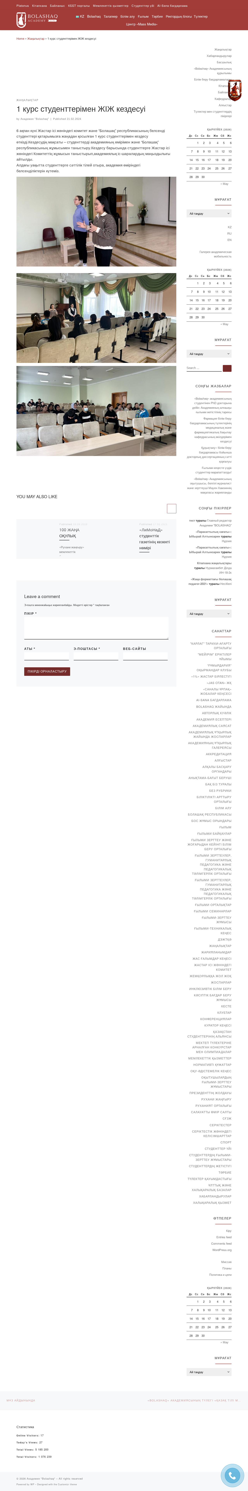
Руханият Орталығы (213, 1106)
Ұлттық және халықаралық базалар (212, 1187)
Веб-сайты (134, 648)
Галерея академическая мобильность (216, 254)
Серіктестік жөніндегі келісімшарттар (212, 1133)
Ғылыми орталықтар (213, 905)
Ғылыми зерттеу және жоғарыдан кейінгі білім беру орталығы (210, 844)
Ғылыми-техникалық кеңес (213, 930)
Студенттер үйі (218, 1149)
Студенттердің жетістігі (210, 1166)
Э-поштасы (87, 648)
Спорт (226, 1142)
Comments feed (221, 1243)
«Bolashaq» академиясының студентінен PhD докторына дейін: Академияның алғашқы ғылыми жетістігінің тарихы (212, 405)
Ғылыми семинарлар (213, 911)
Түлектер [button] (201, 16)
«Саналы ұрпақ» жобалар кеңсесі (216, 691)
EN (229, 240)
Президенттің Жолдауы (210, 1093)
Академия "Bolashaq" (35, 118)
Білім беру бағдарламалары (213, 79)
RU (229, 233)
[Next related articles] (171, 508)
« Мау (224, 184)
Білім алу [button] (128, 16)
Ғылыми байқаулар (214, 833)
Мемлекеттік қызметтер (210, 1058)
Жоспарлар (221, 982)
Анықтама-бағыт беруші (210, 778)
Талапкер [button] (110, 16)
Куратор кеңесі (218, 1025)
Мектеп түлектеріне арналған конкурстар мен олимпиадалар (212, 1047)
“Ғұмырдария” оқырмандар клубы (214, 667)
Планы (227, 1268)
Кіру (229, 1231)
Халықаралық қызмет (212, 1203)
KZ (230, 227)
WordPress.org (222, 1250)
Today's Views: (27, 1442)
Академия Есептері (214, 719)
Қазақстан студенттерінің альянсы (209, 1034)
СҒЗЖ (227, 1118)
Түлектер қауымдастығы (210, 1179)
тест (192, 520)
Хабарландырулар (219, 56)
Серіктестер (221, 1125)
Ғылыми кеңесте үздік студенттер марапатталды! (213, 470)
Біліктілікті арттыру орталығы (214, 799)
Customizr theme (67, 1484)
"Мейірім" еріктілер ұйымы (215, 656)
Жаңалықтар (35, 38)
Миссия (226, 1262)
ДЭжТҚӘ (225, 939)
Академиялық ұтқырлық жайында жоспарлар (210, 734)
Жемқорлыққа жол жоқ (211, 976)
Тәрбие (225, 1172)
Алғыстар (225, 105)
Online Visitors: (28, 1435)
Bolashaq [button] (94, 16)
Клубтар (224, 1012)
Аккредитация (219, 754)
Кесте (226, 1006)
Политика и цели (220, 1274)
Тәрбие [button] (157, 16)
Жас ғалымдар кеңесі (212, 958)
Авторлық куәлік (217, 713)
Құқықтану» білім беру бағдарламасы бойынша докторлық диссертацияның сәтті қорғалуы (209, 454)
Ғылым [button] (143, 16)
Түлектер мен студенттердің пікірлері (213, 113)
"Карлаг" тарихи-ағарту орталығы (211, 645)
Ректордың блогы (179, 16)
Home (20, 38)
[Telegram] (234, 90)
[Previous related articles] (161, 508)
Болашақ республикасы (210, 814)
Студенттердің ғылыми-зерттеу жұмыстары (210, 1157)
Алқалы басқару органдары (217, 769)
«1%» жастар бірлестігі (211, 676)
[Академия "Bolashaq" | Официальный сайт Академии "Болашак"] (37, 19)
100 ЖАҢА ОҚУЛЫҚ (69, 532)
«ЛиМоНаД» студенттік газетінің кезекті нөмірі (154, 538)
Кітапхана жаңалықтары (214, 563)
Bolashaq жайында (214, 706)
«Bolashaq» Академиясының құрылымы (213, 70)
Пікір (30, 613)
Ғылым (226, 827)
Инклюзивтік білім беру (210, 989)
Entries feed (224, 1237)
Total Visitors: (27, 1457)
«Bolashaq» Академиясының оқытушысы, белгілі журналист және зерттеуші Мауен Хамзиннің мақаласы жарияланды (209, 485)
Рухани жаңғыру (216, 1099)
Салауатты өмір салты (211, 1112)
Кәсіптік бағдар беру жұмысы (213, 997)
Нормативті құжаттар (212, 1065)
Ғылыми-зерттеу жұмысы (217, 919)
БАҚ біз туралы (218, 784)
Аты (29, 648)
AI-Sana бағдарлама (214, 700)
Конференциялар (216, 1019)
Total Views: (25, 1449)
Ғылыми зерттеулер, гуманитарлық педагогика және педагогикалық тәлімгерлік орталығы (212, 864)
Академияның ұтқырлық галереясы (210, 745)
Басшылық (224, 62)
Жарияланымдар (216, 952)
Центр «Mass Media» (142, 23)
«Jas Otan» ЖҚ (219, 683)
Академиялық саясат (212, 726)
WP (32, 1484)
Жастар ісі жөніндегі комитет (213, 967)
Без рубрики (220, 790)
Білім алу (223, 808)
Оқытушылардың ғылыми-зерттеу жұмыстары (216, 1081)
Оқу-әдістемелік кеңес (211, 1071)
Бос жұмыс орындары (211, 821)
